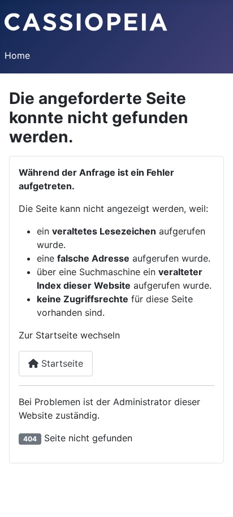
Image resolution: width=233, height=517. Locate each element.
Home (17, 55)
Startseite (60, 363)
